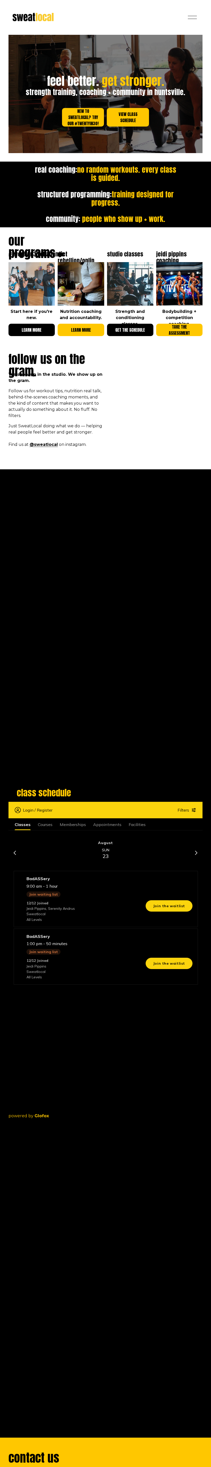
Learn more (31, 330)
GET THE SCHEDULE (130, 330)
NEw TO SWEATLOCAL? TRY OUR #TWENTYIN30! (83, 117)
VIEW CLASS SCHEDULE (128, 117)
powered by (28, 1115)
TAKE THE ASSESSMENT (179, 330)
